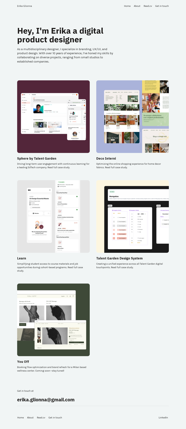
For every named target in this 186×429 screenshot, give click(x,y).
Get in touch (55, 417)
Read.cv (41, 417)
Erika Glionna (24, 5)
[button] (53, 162)
